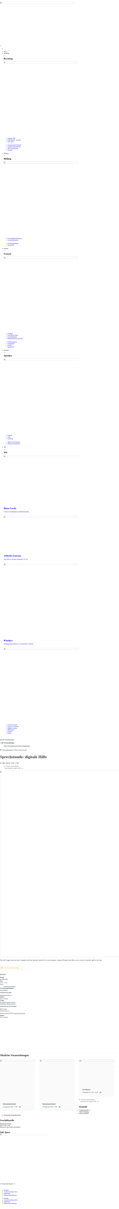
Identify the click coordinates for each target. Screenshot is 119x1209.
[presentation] (17, 1061)
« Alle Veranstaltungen (7, 743)
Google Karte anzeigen (19, 1013)
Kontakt (6, 1190)
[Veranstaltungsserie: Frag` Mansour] (100, 1092)
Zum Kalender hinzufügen (11, 968)
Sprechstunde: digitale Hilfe (13, 768)
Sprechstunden (4, 990)
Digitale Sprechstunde (9, 986)
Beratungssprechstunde (9, 1104)
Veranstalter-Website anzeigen (8, 1004)
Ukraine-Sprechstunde (12, 766)
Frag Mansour (86, 1089)
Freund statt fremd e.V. (6, 995)
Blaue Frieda (3, 1009)
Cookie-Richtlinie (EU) (10, 1192)
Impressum (7, 1193)
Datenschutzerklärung (10, 1195)
